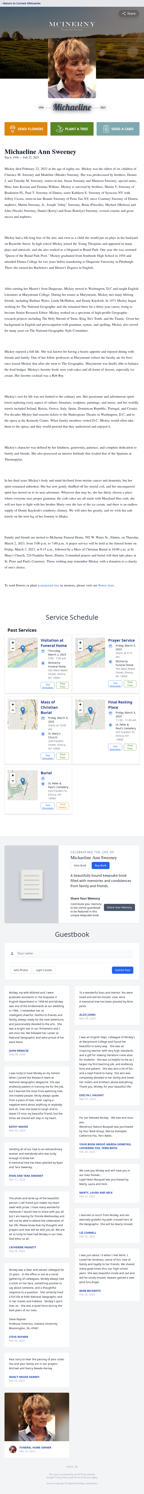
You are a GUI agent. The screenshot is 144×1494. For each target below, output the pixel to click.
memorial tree (49, 585)
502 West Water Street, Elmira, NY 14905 (58, 673)
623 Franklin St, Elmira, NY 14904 (125, 735)
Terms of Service (82, 1477)
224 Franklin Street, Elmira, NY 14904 (57, 744)
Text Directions (47, 686)
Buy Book (100, 865)
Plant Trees (62, 685)
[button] (22, 649)
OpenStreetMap (76, 1483)
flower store (106, 585)
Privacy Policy (61, 1477)
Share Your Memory (119, 907)
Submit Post (122, 970)
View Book (80, 865)
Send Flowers (62, 806)
